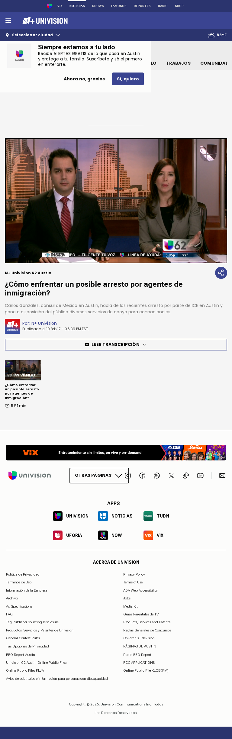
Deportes (142, 6)
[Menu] (8, 20)
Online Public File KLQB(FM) (146, 670)
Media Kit (130, 606)
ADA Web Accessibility (140, 590)
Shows (98, 6)
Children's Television (139, 638)
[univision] (44, 20)
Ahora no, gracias (84, 79)
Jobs (126, 598)
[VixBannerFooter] (116, 452)
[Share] (221, 273)
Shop (179, 6)
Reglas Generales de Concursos (147, 630)
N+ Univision (44, 323)
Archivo (12, 598)
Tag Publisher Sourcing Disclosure (32, 622)
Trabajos (178, 63)
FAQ (9, 614)
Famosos (119, 6)
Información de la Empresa (26, 590)
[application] (116, 200)
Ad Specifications (19, 606)
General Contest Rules (23, 638)
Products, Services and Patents (146, 622)
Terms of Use (133, 582)
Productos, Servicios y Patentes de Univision (39, 630)
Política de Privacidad (23, 574)
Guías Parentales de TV (141, 614)
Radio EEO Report (137, 654)
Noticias (77, 6)
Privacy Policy (134, 574)
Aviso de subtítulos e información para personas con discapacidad (57, 678)
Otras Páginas (93, 475)
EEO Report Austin (20, 654)
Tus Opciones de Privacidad (27, 646)
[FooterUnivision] (29, 475)
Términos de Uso (18, 582)
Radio (163, 6)
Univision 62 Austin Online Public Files (36, 662)
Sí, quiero (128, 79)
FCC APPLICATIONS (139, 662)
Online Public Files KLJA (25, 670)
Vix (59, 6)
